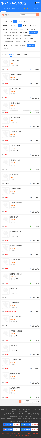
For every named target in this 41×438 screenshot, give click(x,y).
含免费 (26, 21)
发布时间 (18, 54)
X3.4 (15, 25)
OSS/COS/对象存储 (28, 38)
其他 (35, 41)
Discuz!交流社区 (5, 409)
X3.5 (20, 25)
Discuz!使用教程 (27, 409)
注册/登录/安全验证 (8, 41)
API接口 (22, 29)
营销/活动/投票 (7, 35)
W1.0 (29, 25)
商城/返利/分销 (17, 35)
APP (28, 29)
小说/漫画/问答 (7, 38)
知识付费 (6, 32)
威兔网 (6, 83)
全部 (10, 21)
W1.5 (34, 25)
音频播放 (6, 48)
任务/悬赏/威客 (27, 35)
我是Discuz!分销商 (23, 411)
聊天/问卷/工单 (17, 38)
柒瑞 (6, 297)
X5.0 (24, 25)
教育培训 (18, 41)
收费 (15, 21)
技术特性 (16, 29)
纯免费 (20, 21)
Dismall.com (13, 414)
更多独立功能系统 (27, 41)
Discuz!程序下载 (16, 409)
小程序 (33, 29)
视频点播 (16, 45)
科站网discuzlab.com (10, 311)
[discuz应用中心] (13, 3)
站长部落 (7, 197)
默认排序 (4, 54)
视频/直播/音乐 (33, 32)
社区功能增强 (13, 32)
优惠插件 (25, 54)
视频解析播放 (30, 45)
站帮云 (6, 326)
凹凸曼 (6, 69)
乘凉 (6, 169)
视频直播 (22, 45)
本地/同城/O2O (23, 32)
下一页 (35, 401)
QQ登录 (38, 3)
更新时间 (11, 54)
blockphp (7, 183)
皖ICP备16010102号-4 (34, 414)
